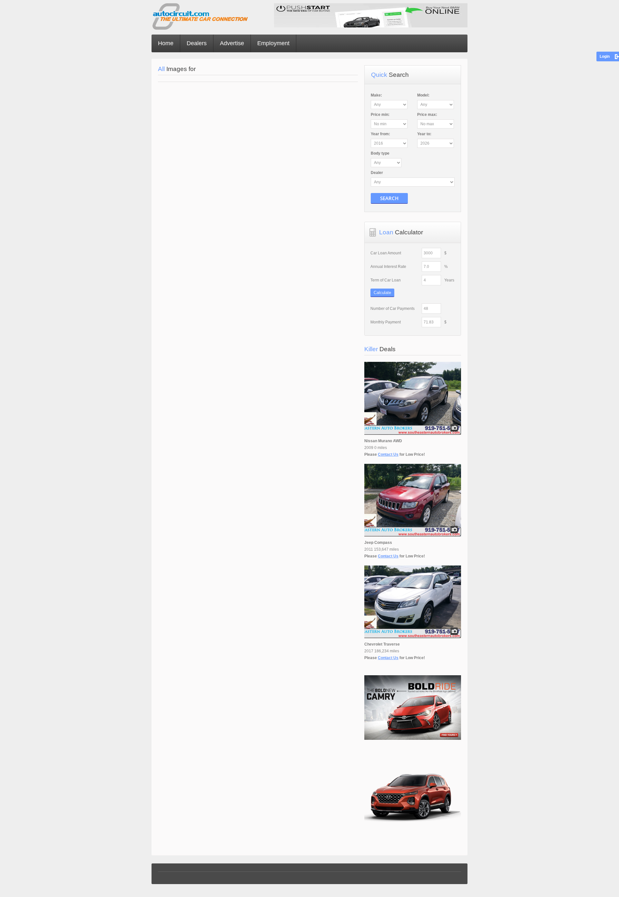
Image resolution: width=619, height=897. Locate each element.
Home (165, 43)
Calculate (382, 292)
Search (389, 198)
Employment (273, 43)
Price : (380, 114)
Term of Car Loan (385, 280)
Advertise (232, 43)
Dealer (377, 172)
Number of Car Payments (392, 308)
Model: (423, 95)
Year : (380, 134)
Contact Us (388, 454)
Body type (380, 153)
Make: (376, 95)
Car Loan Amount (385, 253)
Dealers (197, 43)
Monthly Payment (385, 322)
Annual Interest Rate (388, 266)
